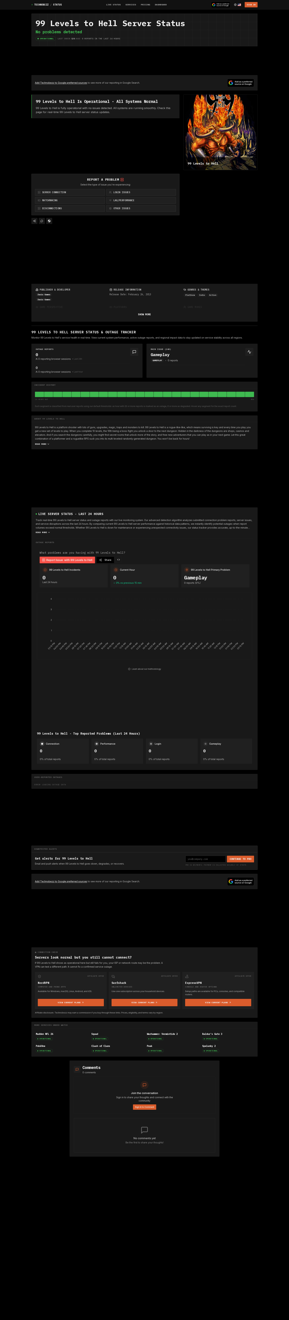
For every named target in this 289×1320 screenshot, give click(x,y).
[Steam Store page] (49, 221)
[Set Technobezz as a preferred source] (220, 5)
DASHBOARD (161, 4)
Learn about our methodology (146, 669)
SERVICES (130, 4)
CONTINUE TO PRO (241, 859)
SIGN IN (251, 4)
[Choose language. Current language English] (237, 5)
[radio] (70, 192)
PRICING (145, 4)
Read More (40, 444)
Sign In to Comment (144, 1107)
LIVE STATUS (113, 4)
